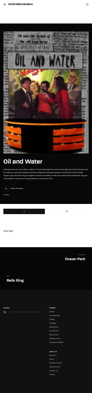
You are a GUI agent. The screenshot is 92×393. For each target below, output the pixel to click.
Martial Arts (53, 327)
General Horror (55, 339)
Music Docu (54, 335)
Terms (51, 359)
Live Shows (53, 331)
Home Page (8, 231)
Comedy (6, 195)
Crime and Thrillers (56, 342)
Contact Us (53, 371)
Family (51, 319)
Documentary (54, 315)
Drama (51, 312)
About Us (53, 355)
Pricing (52, 375)
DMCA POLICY (54, 367)
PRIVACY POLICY (55, 363)
